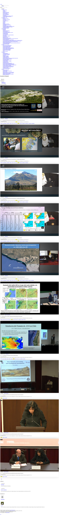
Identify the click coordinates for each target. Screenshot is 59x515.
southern (4, 437)
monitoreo (20, 319)
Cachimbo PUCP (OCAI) (6, 67)
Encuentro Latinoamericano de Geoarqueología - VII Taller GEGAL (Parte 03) (14, 159)
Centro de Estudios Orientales (6, 43)
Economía (4, 21)
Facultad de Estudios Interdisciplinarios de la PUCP (8, 63)
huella (24, 319)
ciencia (15, 123)
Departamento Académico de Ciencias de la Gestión (8, 26)
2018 (8, 319)
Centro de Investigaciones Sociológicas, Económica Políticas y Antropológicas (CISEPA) (12, 40)
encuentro (2, 123)
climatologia (23, 123)
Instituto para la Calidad (5, 37)
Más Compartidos (4, 83)
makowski (29, 280)
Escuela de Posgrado (5, 70)
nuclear (10, 319)
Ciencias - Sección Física (5, 18)
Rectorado (4, 52)
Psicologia (4, 23)
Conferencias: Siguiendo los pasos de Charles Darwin (10, 355)
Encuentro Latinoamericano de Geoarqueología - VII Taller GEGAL (12, 237)
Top (0, 514)
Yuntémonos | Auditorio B (6, 56)
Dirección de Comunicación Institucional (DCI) (8, 66)
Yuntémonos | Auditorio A (6, 55)
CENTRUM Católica (5, 33)
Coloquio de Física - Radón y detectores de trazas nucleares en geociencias (12, 316)
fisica (3, 319)
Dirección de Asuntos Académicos (6, 49)
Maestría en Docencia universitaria (6, 73)
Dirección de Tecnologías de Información (7, 58)
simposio (6, 437)
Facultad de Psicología (5, 60)
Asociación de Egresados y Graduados (7, 61)
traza (17, 319)
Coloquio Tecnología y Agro (6, 57)
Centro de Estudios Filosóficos (6, 30)
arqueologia (8, 123)
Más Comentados (4, 82)
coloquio (1, 319)
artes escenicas (4, 20)
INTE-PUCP (4, 29)
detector (16, 319)
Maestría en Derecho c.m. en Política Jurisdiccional (8, 72)
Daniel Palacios (2, 499)
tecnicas (13, 123)
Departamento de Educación (6, 27)
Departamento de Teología (6, 62)
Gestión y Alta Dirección (5, 14)
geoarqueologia (4, 123)
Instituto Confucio (5, 36)
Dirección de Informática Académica (7, 46)
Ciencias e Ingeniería (5, 13)
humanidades (33, 123)
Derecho (4, 10)
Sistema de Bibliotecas (5, 53)
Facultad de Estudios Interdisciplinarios (7, 16)
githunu (14, 319)
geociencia (22, 319)
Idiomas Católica (5, 35)
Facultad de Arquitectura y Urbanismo (7, 65)
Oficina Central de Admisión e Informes (7, 45)
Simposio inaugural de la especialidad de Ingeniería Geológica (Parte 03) (13, 394)
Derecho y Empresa (5, 71)
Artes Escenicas (4, 15)
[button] (1, 4)
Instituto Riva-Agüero (5, 31)
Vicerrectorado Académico (6, 59)
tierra (16, 123)
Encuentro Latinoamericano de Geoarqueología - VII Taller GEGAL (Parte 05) (14, 198)
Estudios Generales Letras (6, 12)
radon (5, 319)
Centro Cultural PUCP (5, 34)
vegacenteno (29, 123)
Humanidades (6, 118)
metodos (11, 123)
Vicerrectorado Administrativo (6, 54)
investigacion (26, 123)
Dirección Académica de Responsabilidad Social (8, 47)
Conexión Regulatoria (5, 51)
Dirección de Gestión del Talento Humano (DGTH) (8, 64)
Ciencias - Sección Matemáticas (6, 19)
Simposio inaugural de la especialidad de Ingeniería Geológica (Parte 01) (13, 473)
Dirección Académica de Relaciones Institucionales (8, 48)
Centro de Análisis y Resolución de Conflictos (8, 32)
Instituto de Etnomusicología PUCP (7, 42)
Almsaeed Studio (7, 512)
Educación (4, 11)
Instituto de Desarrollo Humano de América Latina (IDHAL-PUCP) (10, 41)
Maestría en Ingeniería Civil (6, 74)
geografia (21, 123)
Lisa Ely (2, 505)
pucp (6, 319)
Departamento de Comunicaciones (6, 24)
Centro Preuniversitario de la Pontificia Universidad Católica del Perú (10, 38)
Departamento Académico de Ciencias (7, 25)
